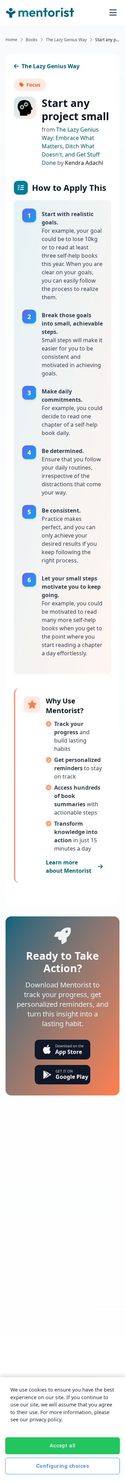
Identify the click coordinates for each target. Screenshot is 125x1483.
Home (11, 40)
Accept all (63, 1445)
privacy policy (45, 1419)
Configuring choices (62, 1466)
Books (32, 40)
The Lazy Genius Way (66, 40)
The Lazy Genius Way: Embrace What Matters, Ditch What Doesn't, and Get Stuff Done (71, 146)
